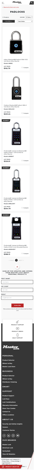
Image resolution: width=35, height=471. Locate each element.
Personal (7, 356)
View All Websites (8, 454)
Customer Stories (8, 430)
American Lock (7, 448)
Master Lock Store (8, 366)
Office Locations (8, 415)
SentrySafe (6, 451)
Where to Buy (7, 363)
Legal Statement (6, 463)
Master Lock (6, 444)
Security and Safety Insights (12, 424)
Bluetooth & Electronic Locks (11, 7)
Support (7, 391)
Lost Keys (5, 399)
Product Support (8, 396)
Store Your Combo (8, 408)
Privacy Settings (15, 461)
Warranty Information (10, 405)
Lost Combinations (9, 402)
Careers (5, 427)
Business (7, 371)
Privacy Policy (5, 461)
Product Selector (8, 360)
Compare (25, 67)
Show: (22, 17)
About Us (7, 419)
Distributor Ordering (9, 382)
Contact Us (6, 411)
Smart (6, 387)
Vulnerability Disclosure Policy (10, 464)
